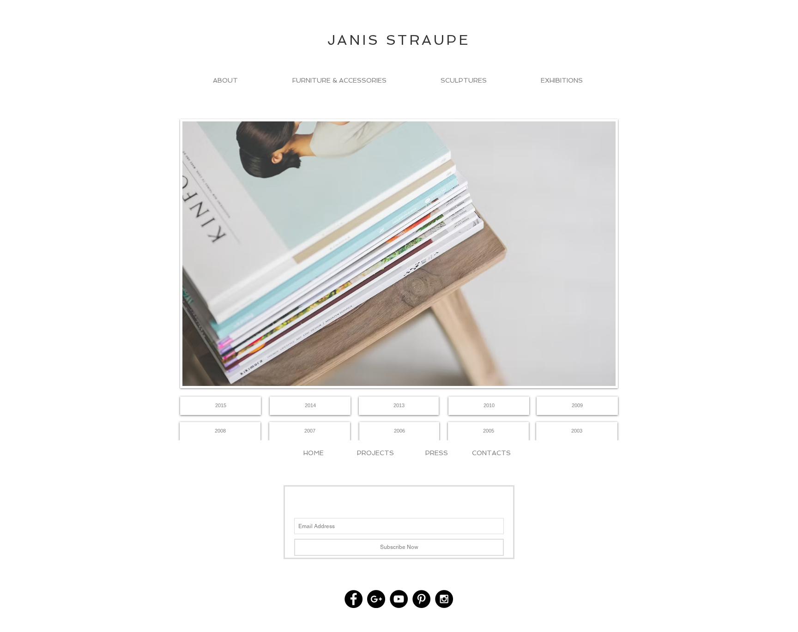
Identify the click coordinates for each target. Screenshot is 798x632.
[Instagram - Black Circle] (444, 599)
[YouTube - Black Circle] (399, 599)
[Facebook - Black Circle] (354, 599)
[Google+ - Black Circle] (376, 599)
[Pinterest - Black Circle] (421, 599)
